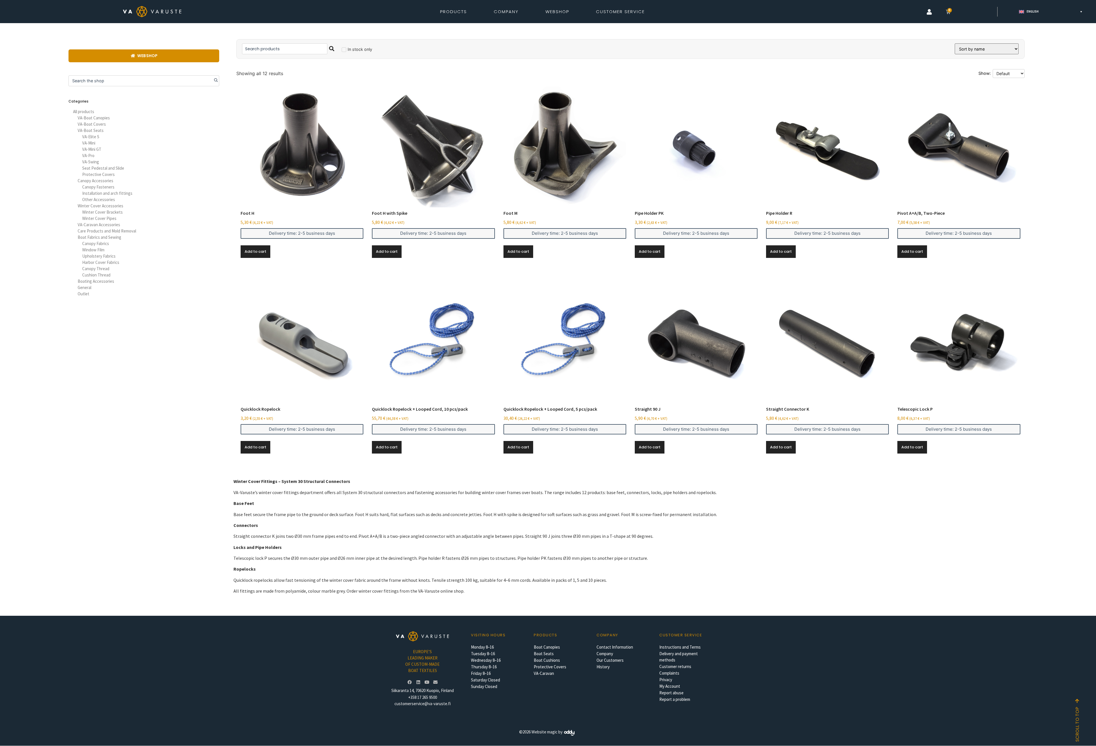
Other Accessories (98, 199)
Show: (984, 73)
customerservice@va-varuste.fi (422, 703)
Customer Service (620, 12)
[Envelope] (435, 682)
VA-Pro (88, 155)
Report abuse (671, 692)
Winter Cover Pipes (99, 218)
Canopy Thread (95, 268)
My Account (669, 686)
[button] (929, 12)
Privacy (665, 679)
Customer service (680, 635)
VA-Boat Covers (92, 124)
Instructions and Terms (680, 647)
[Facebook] (409, 682)
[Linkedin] (418, 682)
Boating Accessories (96, 281)
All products (83, 111)
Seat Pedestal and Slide (103, 168)
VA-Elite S (90, 136)
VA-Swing (90, 162)
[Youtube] (426, 682)
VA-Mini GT (91, 149)
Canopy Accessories (95, 180)
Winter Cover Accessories (100, 205)
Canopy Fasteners (98, 187)
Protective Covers (98, 174)
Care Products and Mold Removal (107, 231)
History (603, 666)
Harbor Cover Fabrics (100, 262)
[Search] (213, 80)
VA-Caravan (544, 673)
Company (605, 653)
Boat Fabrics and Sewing (99, 237)
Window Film (93, 249)
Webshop (557, 12)
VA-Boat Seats (91, 130)
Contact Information (615, 647)
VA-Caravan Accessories (99, 224)
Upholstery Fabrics (99, 256)
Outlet (83, 293)
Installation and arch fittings (107, 193)
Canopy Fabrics (95, 243)
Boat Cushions (547, 660)
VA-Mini (88, 143)
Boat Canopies (547, 647)
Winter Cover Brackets (102, 212)
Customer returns (675, 666)
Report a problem (674, 699)
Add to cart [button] (255, 251)
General (84, 287)
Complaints (669, 673)
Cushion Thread (96, 275)
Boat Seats (544, 653)
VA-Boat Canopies (94, 118)
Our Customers (610, 660)
